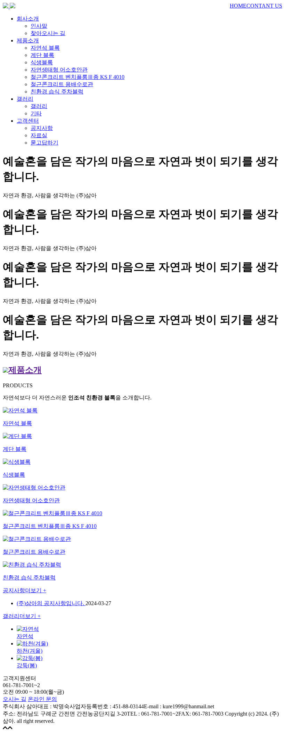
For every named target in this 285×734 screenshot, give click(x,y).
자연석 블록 (45, 48)
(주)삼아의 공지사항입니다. (51, 603)
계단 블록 (42, 55)
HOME (238, 6)
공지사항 (42, 128)
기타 (36, 113)
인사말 (39, 26)
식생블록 (42, 62)
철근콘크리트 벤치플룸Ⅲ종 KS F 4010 (77, 77)
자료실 (39, 135)
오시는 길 (14, 699)
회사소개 (28, 19)
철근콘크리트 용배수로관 (62, 84)
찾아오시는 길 (48, 33)
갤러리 (25, 99)
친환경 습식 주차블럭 (57, 91)
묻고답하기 (44, 143)
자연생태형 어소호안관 (59, 70)
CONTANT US (264, 6)
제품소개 (28, 40)
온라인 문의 (42, 699)
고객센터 (28, 121)
